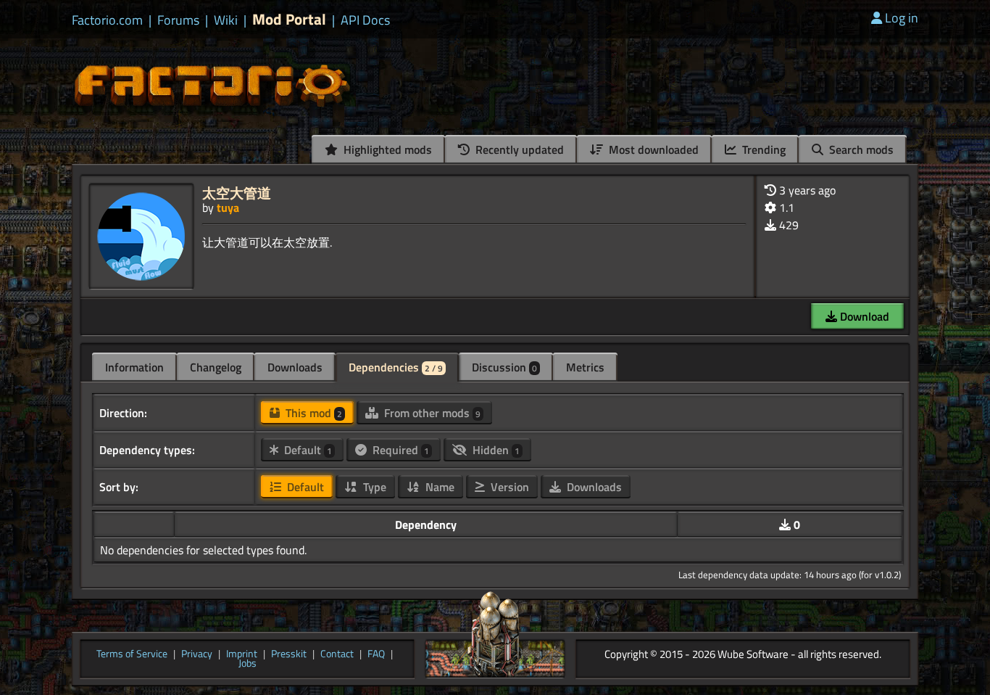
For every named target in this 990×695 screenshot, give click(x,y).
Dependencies (396, 367)
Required (399, 449)
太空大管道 (236, 192)
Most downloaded (652, 149)
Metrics (585, 367)
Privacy (196, 654)
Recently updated (518, 149)
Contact (337, 654)
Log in (901, 18)
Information (134, 367)
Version (508, 486)
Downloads (295, 367)
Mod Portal (289, 19)
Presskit (289, 654)
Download (863, 316)
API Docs (365, 20)
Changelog (215, 367)
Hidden (495, 449)
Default (306, 449)
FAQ (376, 654)
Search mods (860, 149)
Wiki (226, 20)
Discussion (504, 367)
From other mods (431, 412)
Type (373, 486)
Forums (178, 20)
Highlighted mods (386, 149)
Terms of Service (131, 654)
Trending (762, 149)
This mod (312, 412)
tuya (228, 207)
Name (438, 486)
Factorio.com (107, 20)
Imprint (241, 654)
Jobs (247, 664)
